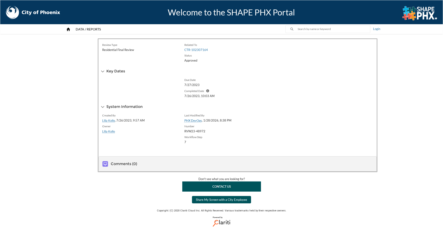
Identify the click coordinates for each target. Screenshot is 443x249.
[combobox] (334, 29)
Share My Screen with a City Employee (221, 200)
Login (376, 29)
